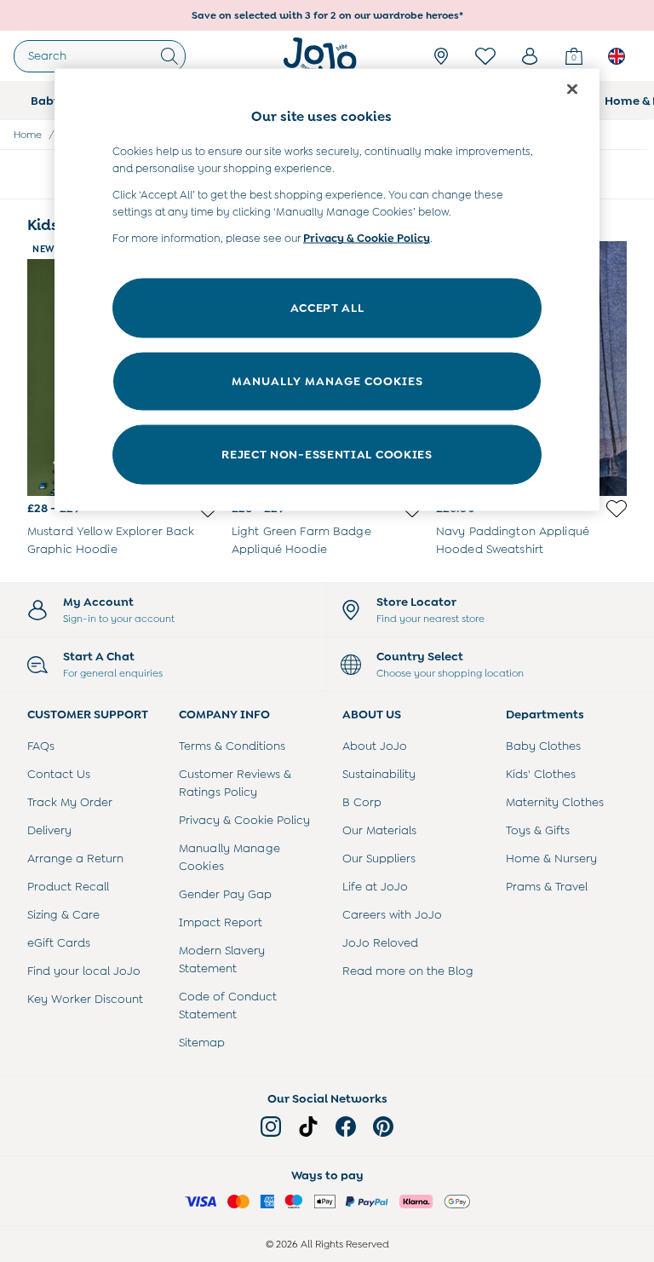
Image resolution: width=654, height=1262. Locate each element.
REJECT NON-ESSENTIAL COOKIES (327, 454)
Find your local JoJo (84, 970)
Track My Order (69, 802)
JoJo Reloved (380, 942)
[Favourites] (485, 56)
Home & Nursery (551, 858)
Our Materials (379, 830)
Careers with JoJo (392, 914)
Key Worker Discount (85, 998)
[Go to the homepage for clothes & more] (320, 56)
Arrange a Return (75, 858)
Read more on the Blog (407, 970)
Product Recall (68, 886)
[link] (529, 56)
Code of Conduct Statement (228, 1005)
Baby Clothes (543, 745)
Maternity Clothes (555, 802)
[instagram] (271, 1126)
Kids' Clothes (541, 773)
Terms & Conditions (232, 745)
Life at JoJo (375, 886)
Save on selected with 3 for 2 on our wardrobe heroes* (327, 15)
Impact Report (220, 922)
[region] (327, 290)
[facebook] (345, 1126)
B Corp (362, 802)
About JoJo (374, 745)
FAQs (40, 745)
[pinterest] (383, 1126)
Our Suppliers (379, 858)
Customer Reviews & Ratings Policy (235, 782)
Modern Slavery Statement (222, 959)
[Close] (572, 89)
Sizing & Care (63, 914)
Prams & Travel (547, 886)
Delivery (49, 830)
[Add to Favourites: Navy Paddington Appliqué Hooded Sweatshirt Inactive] (616, 508)
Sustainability (379, 773)
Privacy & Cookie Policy (244, 819)
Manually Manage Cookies (229, 856)
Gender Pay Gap (225, 894)
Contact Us (58, 773)
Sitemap (202, 1042)
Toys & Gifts (538, 830)
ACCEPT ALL (327, 307)
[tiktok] (308, 1126)
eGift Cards (58, 942)
